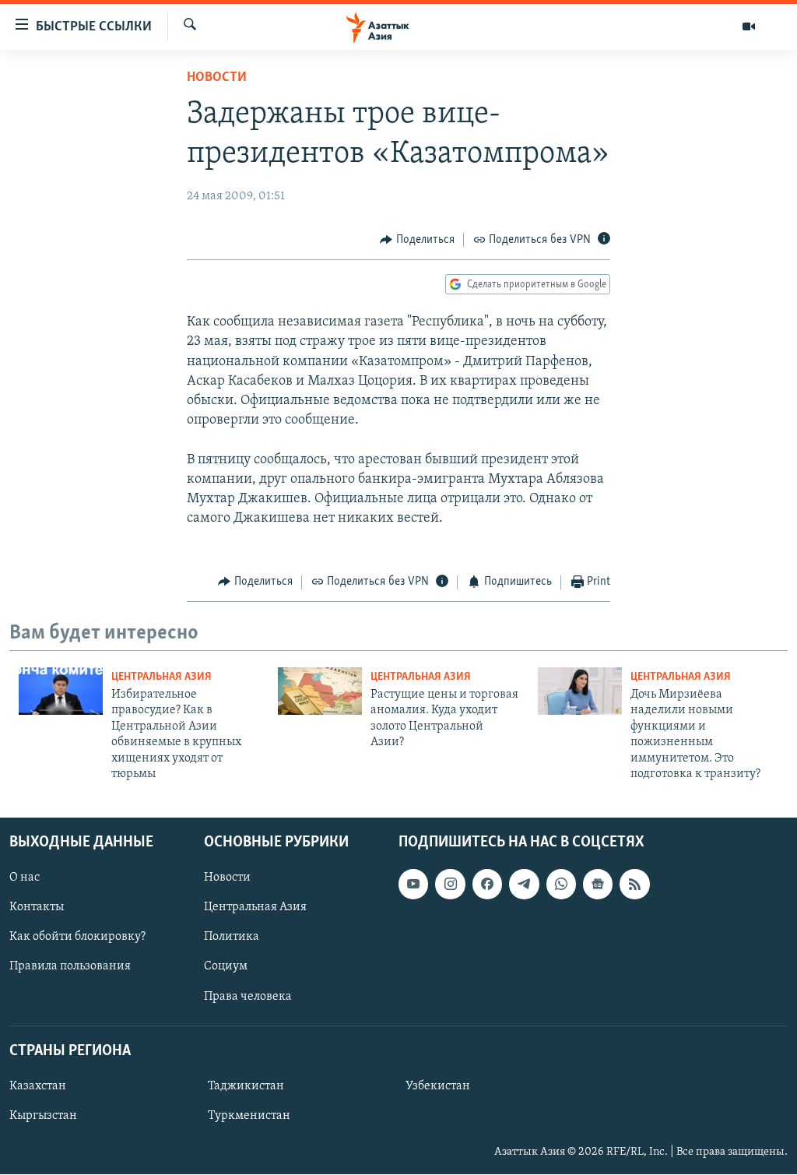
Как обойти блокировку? (77, 937)
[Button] (417, 240)
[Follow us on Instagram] (450, 884)
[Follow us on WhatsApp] (561, 884)
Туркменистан (249, 1116)
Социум (226, 967)
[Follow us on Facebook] (487, 884)
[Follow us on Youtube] (413, 884)
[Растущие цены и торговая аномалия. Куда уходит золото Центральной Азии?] (320, 691)
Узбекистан (438, 1086)
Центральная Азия (161, 677)
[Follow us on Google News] (598, 884)
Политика (231, 937)
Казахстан (37, 1086)
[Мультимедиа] (748, 26)
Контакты (36, 908)
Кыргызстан (43, 1116)
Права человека (248, 996)
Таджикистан (246, 1086)
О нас (24, 878)
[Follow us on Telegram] (524, 884)
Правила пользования (70, 967)
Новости (217, 78)
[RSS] (634, 884)
